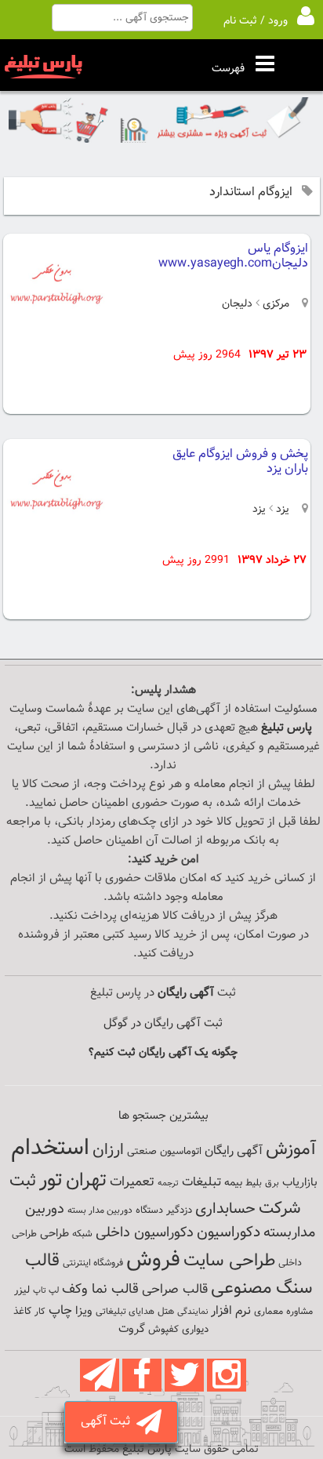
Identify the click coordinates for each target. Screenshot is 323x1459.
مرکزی (276, 304)
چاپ (60, 1311)
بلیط (253, 1183)
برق (272, 1183)
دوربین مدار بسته (99, 1210)
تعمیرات (132, 1181)
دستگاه (149, 1210)
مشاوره (299, 1311)
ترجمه (168, 1183)
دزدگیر (179, 1210)
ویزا (84, 1311)
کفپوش (163, 1329)
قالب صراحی (175, 1289)
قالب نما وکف (100, 1289)
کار (39, 1312)
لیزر (22, 1290)
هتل (166, 1311)
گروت (131, 1329)
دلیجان (237, 304)
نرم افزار (231, 1310)
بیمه (233, 1182)
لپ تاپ (46, 1290)
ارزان (108, 1150)
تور (51, 1180)
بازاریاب (300, 1183)
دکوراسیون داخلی (145, 1232)
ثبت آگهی (108, 1422)
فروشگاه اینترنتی (93, 1263)
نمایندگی (192, 1312)
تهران (86, 1181)
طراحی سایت (229, 1261)
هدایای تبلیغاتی (125, 1312)
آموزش (291, 1149)
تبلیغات (201, 1182)
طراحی (54, 1234)
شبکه (82, 1234)
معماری (268, 1311)
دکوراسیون (228, 1232)
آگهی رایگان (234, 1150)
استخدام (50, 1149)
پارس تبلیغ (286, 728)
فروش (153, 1259)
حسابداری (225, 1209)
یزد (282, 509)
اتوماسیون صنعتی (164, 1152)
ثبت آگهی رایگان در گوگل (163, 1023)
